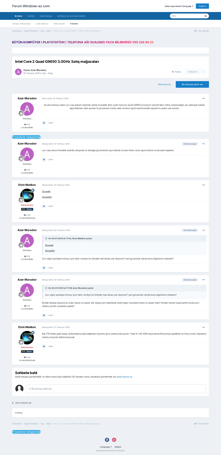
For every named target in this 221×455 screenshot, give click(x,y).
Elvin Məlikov (27, 184)
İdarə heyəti (59, 23)
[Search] (205, 16)
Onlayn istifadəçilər (21, 23)
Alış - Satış (48, 73)
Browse (18, 16)
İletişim (118, 447)
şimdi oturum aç (124, 376)
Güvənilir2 (47, 197)
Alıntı (51, 123)
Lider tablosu (42, 23)
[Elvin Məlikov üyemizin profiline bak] (27, 195)
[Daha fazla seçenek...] (204, 98)
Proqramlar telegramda (26, 136)
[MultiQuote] (44, 123)
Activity (31, 16)
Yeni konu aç (164, 84)
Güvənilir (46, 191)
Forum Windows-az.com (31, 6)
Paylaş (177, 71)
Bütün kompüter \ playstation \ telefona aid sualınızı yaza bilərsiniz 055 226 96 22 (82, 42)
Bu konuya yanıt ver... (42, 388)
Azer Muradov (38, 70)
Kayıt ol (202, 6)
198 (28, 124)
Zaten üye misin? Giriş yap (178, 6)
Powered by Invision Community (110, 450)
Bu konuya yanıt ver (192, 84)
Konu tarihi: (55, 98)
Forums (74, 23)
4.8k (28, 215)
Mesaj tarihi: (55, 144)
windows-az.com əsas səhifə (71, 16)
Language (105, 447)
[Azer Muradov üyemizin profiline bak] (18, 71)
